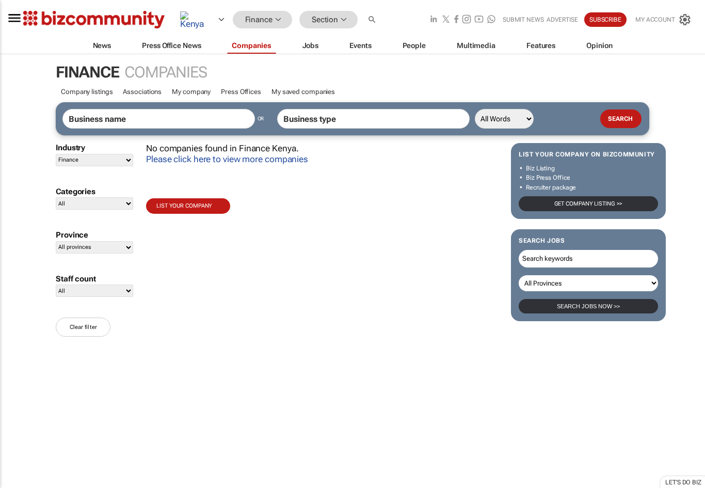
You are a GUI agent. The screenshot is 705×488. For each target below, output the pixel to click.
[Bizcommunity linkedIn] (433, 20)
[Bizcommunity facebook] (456, 20)
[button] (373, 20)
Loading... (19, 483)
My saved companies (303, 92)
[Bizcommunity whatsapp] (491, 20)
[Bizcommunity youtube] (479, 20)
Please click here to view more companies (227, 159)
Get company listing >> (588, 203)
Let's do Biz (683, 482)
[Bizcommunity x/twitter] (446, 20)
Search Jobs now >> (588, 306)
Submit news (523, 20)
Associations (142, 92)
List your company (184, 205)
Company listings (87, 92)
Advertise (562, 20)
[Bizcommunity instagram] (466, 20)
